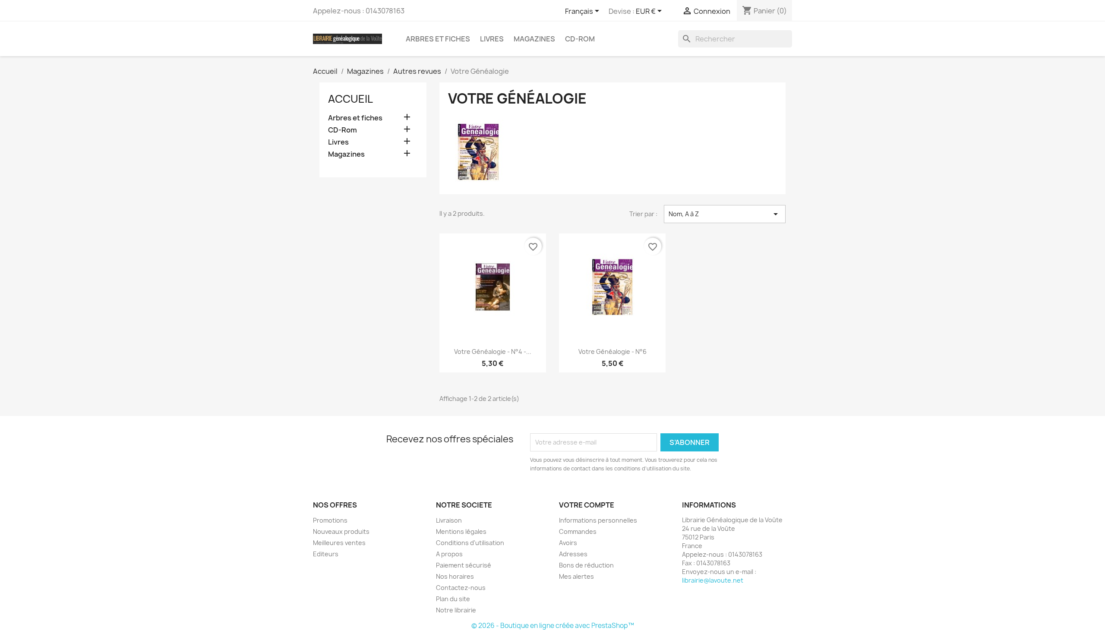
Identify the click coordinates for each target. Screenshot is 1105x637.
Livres (492, 39)
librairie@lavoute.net (712, 580)
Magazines (534, 39)
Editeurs (325, 554)
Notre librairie (456, 610)
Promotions (330, 520)
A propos (449, 554)
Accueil (350, 98)
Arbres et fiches (438, 39)
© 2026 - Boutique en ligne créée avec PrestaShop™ (552, 625)
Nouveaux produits (341, 531)
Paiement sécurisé (463, 565)
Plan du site (453, 599)
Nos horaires (455, 576)
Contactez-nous (461, 587)
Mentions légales (461, 531)
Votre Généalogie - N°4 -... (492, 351)
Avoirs (568, 543)
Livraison (449, 520)
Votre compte (586, 505)
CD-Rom (580, 39)
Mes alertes (576, 576)
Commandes (578, 531)
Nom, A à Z (725, 214)
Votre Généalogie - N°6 (612, 351)
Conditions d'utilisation (470, 543)
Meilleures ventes (339, 543)
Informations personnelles (598, 520)
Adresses (573, 554)
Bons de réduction (586, 565)
